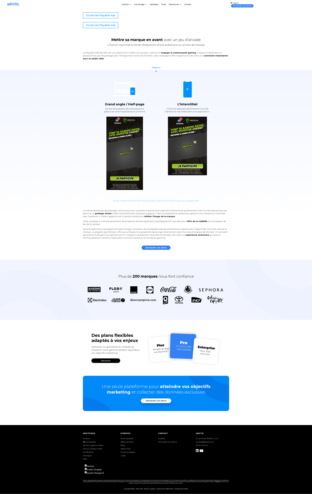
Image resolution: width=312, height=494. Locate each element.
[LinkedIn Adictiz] (197, 451)
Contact (187, 4)
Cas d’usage (139, 4)
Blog (123, 445)
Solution (125, 4)
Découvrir (105, 361)
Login (123, 455)
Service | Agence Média (93, 445)
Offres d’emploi (127, 442)
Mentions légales (128, 452)
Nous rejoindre (127, 438)
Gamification (88, 452)
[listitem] (116, 350)
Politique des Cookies (181, 489)
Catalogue (154, 4)
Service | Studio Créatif (92, 449)
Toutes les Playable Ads (101, 15)
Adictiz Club (125, 449)
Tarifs (163, 4)
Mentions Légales (149, 489)
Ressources (174, 4)
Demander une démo (242, 6)
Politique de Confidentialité (164, 489)
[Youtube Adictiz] (201, 451)
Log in (235, 3)
